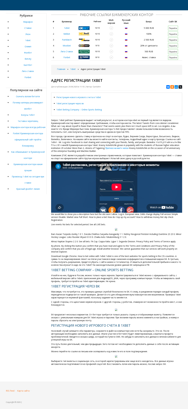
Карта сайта (23, 390)
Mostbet (67, 45)
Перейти (173, 28)
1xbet (28, 40)
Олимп (28, 46)
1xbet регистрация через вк (70, 103)
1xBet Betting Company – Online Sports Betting (79, 109)
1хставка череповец (28, 121)
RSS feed (10, 390)
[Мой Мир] (176, 87)
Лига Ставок (67, 51)
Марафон (28, 21)
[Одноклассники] (172, 87)
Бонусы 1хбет (28, 114)
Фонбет (28, 52)
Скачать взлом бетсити (28, 96)
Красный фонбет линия (28, 188)
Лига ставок (28, 71)
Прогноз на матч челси (117, 148)
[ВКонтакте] (168, 87)
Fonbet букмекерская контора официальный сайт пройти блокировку (28, 139)
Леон (27, 34)
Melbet (66, 33)
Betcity (28, 58)
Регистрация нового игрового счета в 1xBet (78, 97)
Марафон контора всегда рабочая (28, 127)
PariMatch (67, 39)
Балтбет (28, 65)
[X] (180, 87)
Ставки (27, 28)
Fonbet (28, 77)
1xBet (67, 28)
